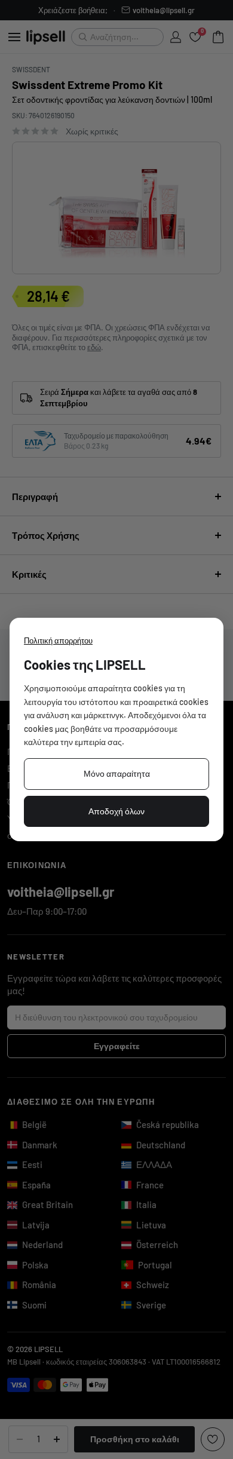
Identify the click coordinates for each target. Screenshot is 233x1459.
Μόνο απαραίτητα (117, 773)
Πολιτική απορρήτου (58, 640)
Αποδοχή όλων (116, 811)
